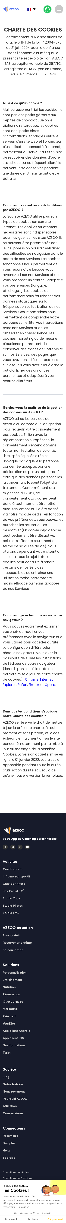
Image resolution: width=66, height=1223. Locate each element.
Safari (22, 684)
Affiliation (10, 1106)
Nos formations (14, 1045)
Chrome (32, 679)
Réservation (11, 994)
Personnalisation (15, 972)
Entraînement (12, 980)
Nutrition (9, 987)
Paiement (10, 1016)
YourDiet (9, 1023)
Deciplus (9, 1143)
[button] (59, 9)
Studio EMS (11, 913)
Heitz (6, 1150)
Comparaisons (13, 1113)
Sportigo (9, 1158)
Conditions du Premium (17, 1178)
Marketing (10, 1009)
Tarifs (7, 1052)
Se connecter (13, 950)
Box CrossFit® (13, 891)
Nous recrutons (14, 1091)
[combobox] (31, 9)
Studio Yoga (11, 898)
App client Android (16, 1031)
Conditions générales (16, 1172)
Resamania (10, 1136)
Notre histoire (13, 1084)
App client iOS (13, 1038)
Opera (50, 684)
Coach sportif (13, 869)
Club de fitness (14, 884)
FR (34, 9)
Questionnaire (13, 1002)
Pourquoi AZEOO (15, 1099)
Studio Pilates (13, 906)
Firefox (34, 684)
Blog (6, 1077)
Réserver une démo (17, 943)
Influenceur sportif (16, 876)
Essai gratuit (11, 935)
